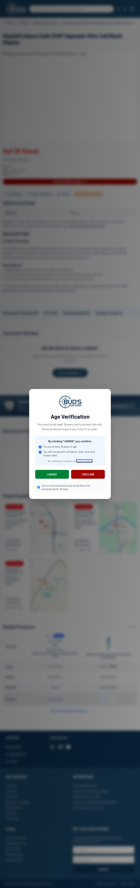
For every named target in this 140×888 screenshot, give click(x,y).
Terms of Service (84, 461)
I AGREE (52, 474)
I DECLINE (88, 474)
